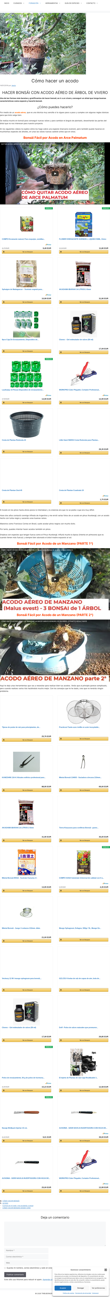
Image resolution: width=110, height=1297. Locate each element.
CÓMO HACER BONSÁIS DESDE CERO (16, 1208)
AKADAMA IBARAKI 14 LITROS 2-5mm (75, 289)
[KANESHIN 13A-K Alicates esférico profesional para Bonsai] (26, 761)
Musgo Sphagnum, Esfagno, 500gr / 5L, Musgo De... (80, 928)
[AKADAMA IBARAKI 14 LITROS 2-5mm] (83, 273)
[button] (106, 1270)
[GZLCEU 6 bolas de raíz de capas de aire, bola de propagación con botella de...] (83, 962)
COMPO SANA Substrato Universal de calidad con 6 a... (81, 878)
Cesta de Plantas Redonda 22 (14, 440)
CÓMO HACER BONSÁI (10, 1201)
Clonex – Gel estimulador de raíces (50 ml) (76, 340)
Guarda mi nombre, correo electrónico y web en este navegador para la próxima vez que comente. (49, 1268)
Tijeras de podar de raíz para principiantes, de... (21, 727)
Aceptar (63, 1288)
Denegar (80, 1288)
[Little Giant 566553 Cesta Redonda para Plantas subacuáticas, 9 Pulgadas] (83, 424)
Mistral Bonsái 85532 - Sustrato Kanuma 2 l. (19, 878)
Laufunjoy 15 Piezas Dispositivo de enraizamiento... (23, 390)
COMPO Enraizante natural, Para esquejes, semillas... (23, 239)
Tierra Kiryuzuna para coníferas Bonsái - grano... (79, 828)
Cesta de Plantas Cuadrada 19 (71, 490)
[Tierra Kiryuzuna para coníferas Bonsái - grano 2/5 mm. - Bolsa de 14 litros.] (83, 812)
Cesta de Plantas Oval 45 (12, 490)
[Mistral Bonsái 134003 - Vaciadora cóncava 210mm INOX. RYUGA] (83, 761)
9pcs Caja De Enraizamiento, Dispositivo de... (20, 340)
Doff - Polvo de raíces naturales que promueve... (78, 1027)
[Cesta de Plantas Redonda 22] (26, 424)
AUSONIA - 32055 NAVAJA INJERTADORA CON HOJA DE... (26, 1178)
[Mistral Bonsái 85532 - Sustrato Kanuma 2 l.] (26, 862)
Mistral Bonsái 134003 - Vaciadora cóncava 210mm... (80, 777)
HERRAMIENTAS (51, 3)
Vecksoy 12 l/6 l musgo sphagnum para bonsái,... (22, 978)
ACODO (5, 1203)
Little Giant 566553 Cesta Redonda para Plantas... (79, 440)
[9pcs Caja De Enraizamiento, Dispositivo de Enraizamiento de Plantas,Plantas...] (26, 324)
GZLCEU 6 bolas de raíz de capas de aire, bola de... (79, 978)
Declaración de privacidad (83, 1293)
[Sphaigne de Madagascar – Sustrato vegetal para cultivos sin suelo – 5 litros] (26, 273)
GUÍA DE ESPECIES (72, 3)
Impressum (95, 1293)
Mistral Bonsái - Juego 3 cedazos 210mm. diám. (21, 928)
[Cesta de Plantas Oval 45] (26, 474)
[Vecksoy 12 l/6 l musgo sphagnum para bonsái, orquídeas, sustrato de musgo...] (26, 962)
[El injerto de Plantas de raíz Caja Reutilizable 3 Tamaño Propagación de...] (83, 1062)
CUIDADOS (17, 3)
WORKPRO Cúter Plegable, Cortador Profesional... (79, 390)
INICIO (6, 3)
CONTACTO (90, 3)
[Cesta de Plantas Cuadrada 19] (83, 474)
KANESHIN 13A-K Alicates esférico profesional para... (24, 777)
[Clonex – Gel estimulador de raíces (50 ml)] (83, 324)
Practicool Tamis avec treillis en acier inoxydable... (79, 727)
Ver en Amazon (27, 252)
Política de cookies (68, 1293)
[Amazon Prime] (48, 244)
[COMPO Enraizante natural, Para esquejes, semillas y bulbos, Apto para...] (26, 223)
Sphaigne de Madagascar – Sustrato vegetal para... (22, 289)
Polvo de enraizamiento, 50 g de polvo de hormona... (23, 1078)
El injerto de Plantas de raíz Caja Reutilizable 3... (78, 1078)
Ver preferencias (98, 1288)
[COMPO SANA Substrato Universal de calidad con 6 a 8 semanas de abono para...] (83, 862)
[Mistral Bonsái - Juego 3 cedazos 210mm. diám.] (26, 912)
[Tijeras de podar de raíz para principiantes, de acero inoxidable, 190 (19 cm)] (26, 711)
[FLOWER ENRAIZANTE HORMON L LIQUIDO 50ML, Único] (83, 223)
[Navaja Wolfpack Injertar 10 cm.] (26, 1112)
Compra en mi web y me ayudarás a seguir (17, 1206)
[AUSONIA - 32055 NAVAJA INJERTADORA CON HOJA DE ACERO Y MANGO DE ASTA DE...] (26, 1162)
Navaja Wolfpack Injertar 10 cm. (14, 1128)
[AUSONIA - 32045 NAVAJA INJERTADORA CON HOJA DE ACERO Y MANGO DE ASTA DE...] (83, 1112)
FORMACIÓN (33, 3)
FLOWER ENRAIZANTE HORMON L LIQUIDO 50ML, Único (82, 239)
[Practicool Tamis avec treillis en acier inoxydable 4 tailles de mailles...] (83, 711)
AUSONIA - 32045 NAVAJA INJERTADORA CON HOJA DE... (83, 1128)
